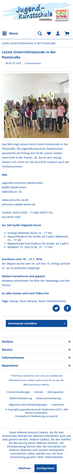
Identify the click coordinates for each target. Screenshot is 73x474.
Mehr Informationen (50, 457)
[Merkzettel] (48, 33)
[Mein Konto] (58, 33)
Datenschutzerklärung (48, 398)
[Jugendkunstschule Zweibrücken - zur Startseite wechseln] (36, 15)
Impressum (57, 404)
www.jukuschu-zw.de (15, 200)
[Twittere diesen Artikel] (58, 308)
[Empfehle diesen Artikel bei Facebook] (67, 308)
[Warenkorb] (67, 33)
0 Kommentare (33, 63)
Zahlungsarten (55, 392)
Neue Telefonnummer (52, 301)
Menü (13, 33)
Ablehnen (24, 468)
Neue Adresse (28, 301)
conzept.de (51, 416)
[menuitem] (10, 33)
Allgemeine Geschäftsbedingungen (28, 404)
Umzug (13, 301)
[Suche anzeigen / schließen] (39, 33)
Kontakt (38, 392)
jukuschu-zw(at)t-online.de (18, 204)
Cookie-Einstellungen (18, 392)
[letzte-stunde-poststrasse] (36, 105)
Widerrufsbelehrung (21, 398)
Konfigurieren (45, 468)
